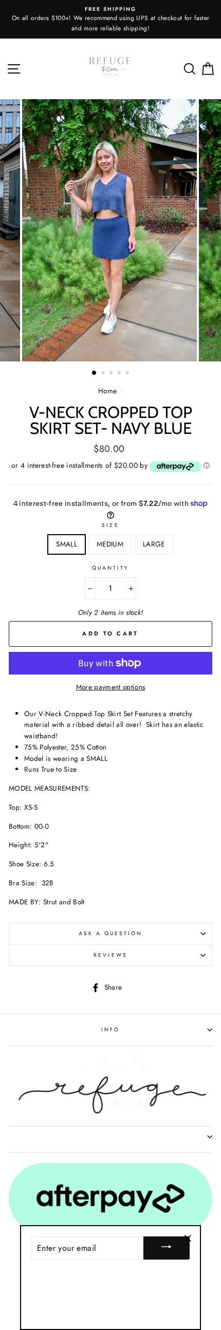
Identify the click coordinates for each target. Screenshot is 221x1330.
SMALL (66, 544)
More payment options (110, 687)
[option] (110, 19)
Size (110, 525)
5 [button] (128, 373)
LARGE (154, 544)
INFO (110, 1029)
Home (107, 391)
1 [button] (94, 373)
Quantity (110, 568)
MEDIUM (110, 544)
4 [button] (120, 373)
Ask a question (111, 933)
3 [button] (112, 373)
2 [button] (103, 373)
